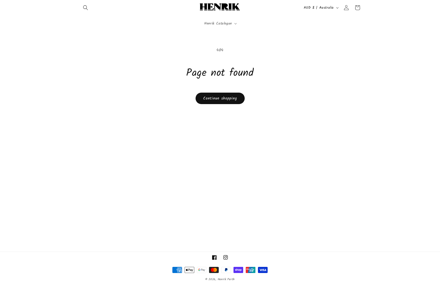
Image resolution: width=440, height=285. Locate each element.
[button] (85, 7)
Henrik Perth (226, 279)
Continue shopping (220, 98)
